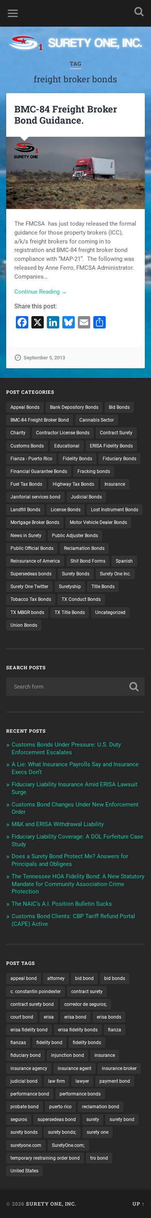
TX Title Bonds (70, 612)
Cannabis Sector (96, 420)
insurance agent (74, 1068)
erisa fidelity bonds (78, 1030)
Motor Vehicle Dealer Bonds (98, 522)
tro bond (99, 1158)
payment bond (115, 1081)
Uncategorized (110, 612)
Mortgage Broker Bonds (34, 522)
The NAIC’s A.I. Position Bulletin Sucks (62, 903)
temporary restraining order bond (45, 1158)
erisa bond (75, 1017)
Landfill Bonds (25, 509)
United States (24, 1171)
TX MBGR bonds (27, 612)
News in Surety (25, 535)
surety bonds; (62, 1132)
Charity (18, 432)
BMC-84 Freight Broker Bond (39, 420)
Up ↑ (138, 1204)
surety (92, 1119)
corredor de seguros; (85, 1004)
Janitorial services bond (35, 497)
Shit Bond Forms (87, 561)
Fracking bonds (93, 471)
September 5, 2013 (44, 358)
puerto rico (60, 1106)
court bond (21, 1017)
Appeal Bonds (24, 407)
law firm (56, 1081)
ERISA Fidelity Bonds (111, 446)
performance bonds (80, 1094)
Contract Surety (116, 432)
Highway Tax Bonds (73, 484)
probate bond (24, 1106)
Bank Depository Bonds (74, 407)
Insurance (115, 484)
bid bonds (114, 978)
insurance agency (28, 1068)
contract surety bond (32, 1004)
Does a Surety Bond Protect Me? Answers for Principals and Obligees (70, 860)
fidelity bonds (87, 1042)
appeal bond (23, 978)
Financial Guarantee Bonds (38, 471)
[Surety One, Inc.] (75, 44)
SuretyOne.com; (68, 1145)
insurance (104, 1055)
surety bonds (24, 1132)
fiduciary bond (25, 1055)
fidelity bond (49, 1042)
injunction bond (67, 1055)
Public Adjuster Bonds (75, 535)
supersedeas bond (57, 1119)
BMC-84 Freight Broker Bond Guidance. (65, 114)
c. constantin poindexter (35, 991)
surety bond (122, 1119)
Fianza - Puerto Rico (31, 458)
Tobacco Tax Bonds (30, 599)
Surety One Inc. (115, 574)
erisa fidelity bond (29, 1030)
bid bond (84, 978)
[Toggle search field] (139, 11)
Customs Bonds (27, 446)
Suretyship (70, 586)
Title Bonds (103, 586)
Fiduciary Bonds (119, 458)
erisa (49, 1017)
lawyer (82, 1081)
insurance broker (119, 1068)
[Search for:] (75, 686)
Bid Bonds (119, 407)
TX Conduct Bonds (81, 599)
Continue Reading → (40, 291)
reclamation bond (100, 1106)
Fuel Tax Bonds (26, 484)
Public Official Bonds (31, 548)
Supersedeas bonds (30, 574)
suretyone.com (25, 1145)
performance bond (29, 1094)
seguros (18, 1119)
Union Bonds (23, 625)
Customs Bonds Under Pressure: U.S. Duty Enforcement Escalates (66, 748)
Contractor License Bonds (62, 432)
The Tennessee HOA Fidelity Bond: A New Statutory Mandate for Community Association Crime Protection (78, 884)
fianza (114, 1030)
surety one (97, 1132)
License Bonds (66, 509)
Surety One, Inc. (51, 1204)
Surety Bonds (75, 574)
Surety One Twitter (29, 586)
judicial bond (24, 1081)
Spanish (124, 561)
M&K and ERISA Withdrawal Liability (58, 824)
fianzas (18, 1042)
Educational (66, 446)
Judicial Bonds (86, 497)
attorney (56, 978)
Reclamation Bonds (84, 548)
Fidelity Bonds (77, 458)
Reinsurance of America (35, 561)
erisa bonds (109, 1017)
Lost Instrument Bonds (114, 509)
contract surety (87, 991)
